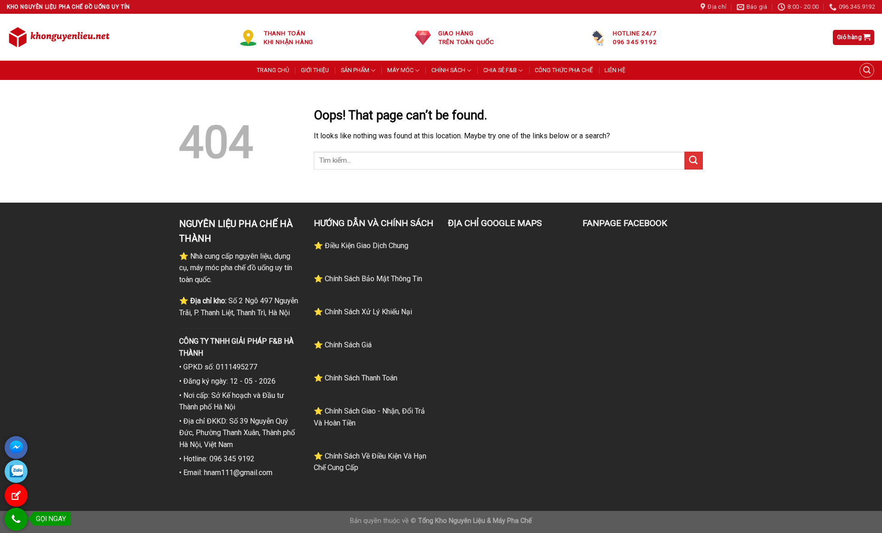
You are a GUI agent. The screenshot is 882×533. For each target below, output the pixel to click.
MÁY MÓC (400, 70)
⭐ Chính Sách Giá (343, 344)
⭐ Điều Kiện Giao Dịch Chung (361, 245)
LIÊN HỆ (615, 70)
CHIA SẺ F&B (500, 70)
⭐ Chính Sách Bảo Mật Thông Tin (368, 278)
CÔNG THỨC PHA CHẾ (564, 70)
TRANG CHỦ (273, 70)
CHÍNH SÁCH (448, 70)
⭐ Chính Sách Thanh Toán (355, 378)
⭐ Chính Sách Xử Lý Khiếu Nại (363, 311)
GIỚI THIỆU (315, 70)
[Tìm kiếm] (866, 70)
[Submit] (693, 161)
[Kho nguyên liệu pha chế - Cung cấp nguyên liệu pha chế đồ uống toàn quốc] (60, 37)
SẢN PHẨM (355, 70)
